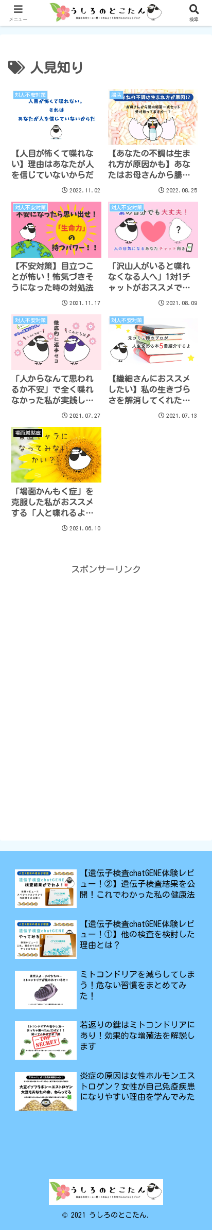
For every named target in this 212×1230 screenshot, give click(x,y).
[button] (190, 1213)
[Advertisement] (106, 683)
